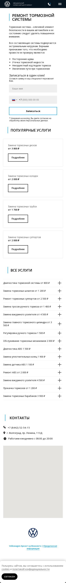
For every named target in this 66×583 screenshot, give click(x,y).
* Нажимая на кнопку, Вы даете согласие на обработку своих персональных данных (30, 119)
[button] (18, 158)
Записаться (33, 111)
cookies (6, 569)
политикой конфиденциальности (31, 569)
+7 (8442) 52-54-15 (19, 427)
